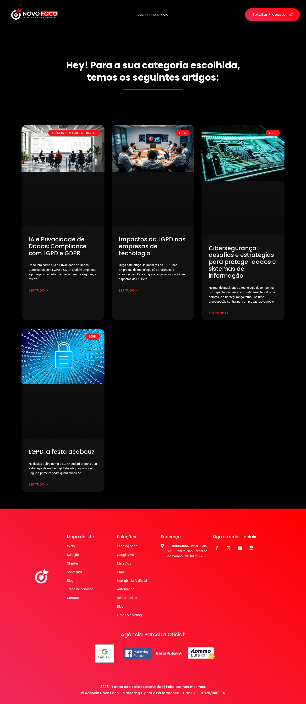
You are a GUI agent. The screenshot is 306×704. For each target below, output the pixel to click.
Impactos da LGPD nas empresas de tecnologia (152, 246)
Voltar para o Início (153, 15)
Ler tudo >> (38, 290)
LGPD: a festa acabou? (62, 452)
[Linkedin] (251, 548)
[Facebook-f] (217, 548)
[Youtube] (240, 548)
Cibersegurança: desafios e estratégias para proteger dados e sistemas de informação (242, 262)
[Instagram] (228, 548)
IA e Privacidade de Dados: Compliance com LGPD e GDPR (58, 246)
